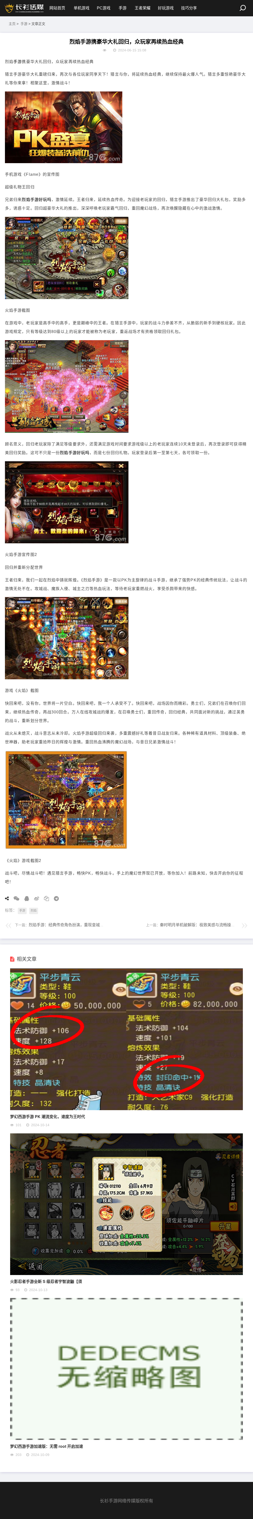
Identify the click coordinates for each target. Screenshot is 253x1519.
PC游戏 (103, 8)
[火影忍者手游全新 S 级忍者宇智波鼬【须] (126, 1274)
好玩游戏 (166, 8)
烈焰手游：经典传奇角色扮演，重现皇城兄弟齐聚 (72, 925)
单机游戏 (81, 8)
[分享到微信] (14, 899)
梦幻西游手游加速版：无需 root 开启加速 (46, 1446)
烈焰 (34, 910)
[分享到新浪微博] (35, 899)
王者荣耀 (142, 8)
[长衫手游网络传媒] (25, 8)
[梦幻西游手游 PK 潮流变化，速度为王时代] (126, 1109)
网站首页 (57, 8)
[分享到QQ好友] (25, 899)
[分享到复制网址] (45, 899)
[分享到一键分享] (54, 899)
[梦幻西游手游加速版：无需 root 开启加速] (126, 1438)
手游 (122, 8)
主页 (12, 24)
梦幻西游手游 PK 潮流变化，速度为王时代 (47, 1116)
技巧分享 (189, 8)
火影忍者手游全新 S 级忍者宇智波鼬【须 (46, 1281)
